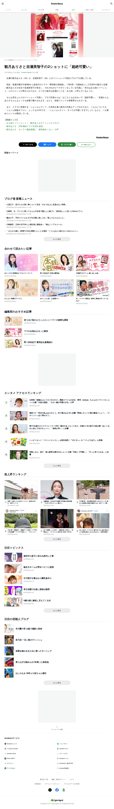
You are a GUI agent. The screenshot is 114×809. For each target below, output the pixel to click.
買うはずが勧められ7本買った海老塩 (32, 662)
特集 (57, 10)
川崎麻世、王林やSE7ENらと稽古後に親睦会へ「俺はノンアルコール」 (35, 224)
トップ (8, 10)
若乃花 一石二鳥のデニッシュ (29, 639)
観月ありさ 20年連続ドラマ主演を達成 (24, 126)
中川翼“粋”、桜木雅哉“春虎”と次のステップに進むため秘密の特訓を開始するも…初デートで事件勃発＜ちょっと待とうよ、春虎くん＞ (94, 503)
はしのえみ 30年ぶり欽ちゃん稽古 (31, 673)
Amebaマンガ (63, 758)
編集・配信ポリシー (59, 779)
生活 (73, 10)
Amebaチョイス (12, 744)
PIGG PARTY (11, 758)
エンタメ (24, 10)
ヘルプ (71, 779)
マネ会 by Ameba (12, 749)
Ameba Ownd (11, 753)
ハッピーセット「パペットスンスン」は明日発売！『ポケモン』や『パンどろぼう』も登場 (65, 440)
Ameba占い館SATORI (66, 763)
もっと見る (57, 239)
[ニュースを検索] (111, 3)
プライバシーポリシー (52, 784)
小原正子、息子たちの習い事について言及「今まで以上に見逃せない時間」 (36, 204)
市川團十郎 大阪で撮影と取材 (29, 628)
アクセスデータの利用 (71, 784)
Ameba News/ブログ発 (29, 72)
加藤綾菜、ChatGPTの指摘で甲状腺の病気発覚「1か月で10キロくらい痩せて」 (58, 502)
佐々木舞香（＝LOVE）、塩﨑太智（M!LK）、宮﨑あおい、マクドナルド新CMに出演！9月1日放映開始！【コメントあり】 (58, 532)
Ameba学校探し (64, 768)
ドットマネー (63, 744)
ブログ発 (41, 10)
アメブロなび (11, 768)
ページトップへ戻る (57, 729)
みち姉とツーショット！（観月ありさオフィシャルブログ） (33, 123)
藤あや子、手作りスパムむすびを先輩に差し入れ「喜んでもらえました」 (35, 218)
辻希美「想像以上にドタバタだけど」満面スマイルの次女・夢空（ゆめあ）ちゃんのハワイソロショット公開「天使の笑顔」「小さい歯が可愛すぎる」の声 (69, 401)
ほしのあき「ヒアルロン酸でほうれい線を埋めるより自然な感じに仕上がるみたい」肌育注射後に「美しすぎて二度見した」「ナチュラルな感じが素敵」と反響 (94, 533)
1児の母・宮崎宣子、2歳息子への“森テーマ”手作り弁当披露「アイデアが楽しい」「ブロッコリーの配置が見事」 (22, 532)
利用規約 (38, 784)
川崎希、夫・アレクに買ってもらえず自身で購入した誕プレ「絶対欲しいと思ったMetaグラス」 (45, 211)
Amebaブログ (63, 749)
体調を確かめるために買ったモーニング (34, 651)
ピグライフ (10, 763)
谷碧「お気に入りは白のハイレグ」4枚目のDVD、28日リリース (22, 502)
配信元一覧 (44, 779)
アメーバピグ (63, 753)
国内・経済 (90, 10)
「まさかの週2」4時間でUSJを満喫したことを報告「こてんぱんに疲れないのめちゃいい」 (42, 231)
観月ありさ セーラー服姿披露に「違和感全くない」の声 (32, 129)
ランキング (106, 10)
